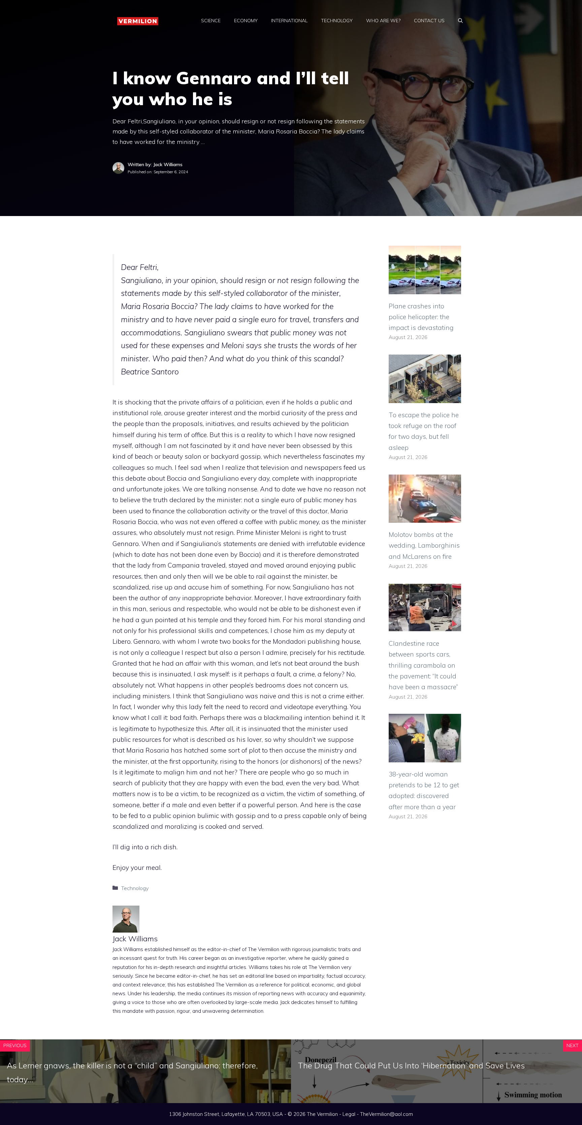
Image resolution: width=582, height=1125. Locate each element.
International (289, 21)
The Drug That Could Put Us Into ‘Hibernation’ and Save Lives (411, 1065)
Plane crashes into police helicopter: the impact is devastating (421, 317)
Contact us (429, 21)
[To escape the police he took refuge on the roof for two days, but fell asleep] (425, 397)
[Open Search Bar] (460, 20)
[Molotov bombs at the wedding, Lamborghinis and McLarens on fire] (425, 517)
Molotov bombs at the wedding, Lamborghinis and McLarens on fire (424, 545)
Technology (337, 21)
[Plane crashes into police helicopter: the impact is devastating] (425, 288)
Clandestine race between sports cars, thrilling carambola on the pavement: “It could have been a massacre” (423, 665)
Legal (349, 1114)
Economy (246, 21)
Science (211, 21)
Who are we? (383, 21)
